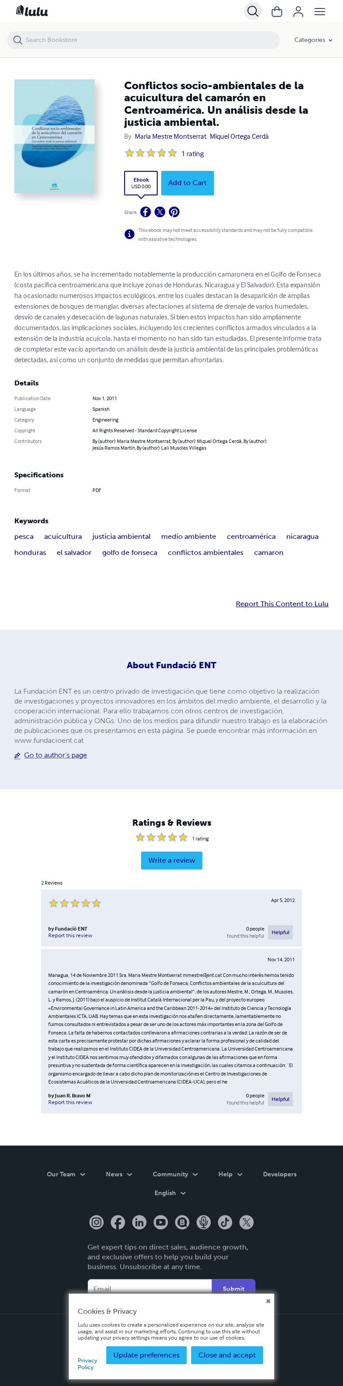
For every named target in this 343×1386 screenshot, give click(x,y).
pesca (23, 536)
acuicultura (63, 536)
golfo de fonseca (129, 552)
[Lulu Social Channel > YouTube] (161, 1223)
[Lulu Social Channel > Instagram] (96, 1223)
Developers (280, 1174)
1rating (192, 153)
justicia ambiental (121, 536)
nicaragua (302, 536)
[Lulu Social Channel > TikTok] (225, 1223)
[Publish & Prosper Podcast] (204, 1223)
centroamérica (251, 536)
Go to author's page (55, 755)
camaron (269, 552)
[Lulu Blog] (182, 1223)
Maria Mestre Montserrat (170, 136)
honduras (30, 552)
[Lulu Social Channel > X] (246, 1223)
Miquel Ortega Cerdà (239, 136)
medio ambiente (188, 536)
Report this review (70, 935)
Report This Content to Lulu (282, 604)
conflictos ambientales (205, 552)
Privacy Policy (87, 1363)
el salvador (74, 552)
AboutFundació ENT (171, 665)
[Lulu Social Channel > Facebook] (118, 1223)
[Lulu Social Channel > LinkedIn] (139, 1223)
